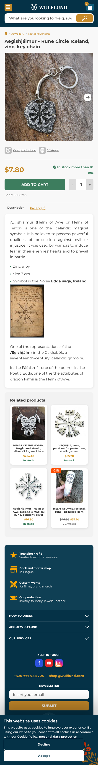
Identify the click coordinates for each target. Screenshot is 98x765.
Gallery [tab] (38, 208)
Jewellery (17, 33)
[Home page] (6, 33)
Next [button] (87, 97)
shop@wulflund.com (66, 676)
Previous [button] (10, 97)
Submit (49, 706)
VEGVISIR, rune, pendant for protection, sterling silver (69, 448)
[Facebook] (39, 663)
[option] (49, 97)
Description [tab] (16, 207)
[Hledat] (84, 18)
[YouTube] (49, 663)
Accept (44, 756)
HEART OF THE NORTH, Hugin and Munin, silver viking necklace (28, 448)
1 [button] (47, 136)
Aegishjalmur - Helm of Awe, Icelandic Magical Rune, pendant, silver (28, 511)
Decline (44, 744)
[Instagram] (59, 663)
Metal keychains (39, 33)
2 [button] (51, 136)
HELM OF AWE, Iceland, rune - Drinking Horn (69, 510)
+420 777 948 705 (29, 676)
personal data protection (58, 736)
